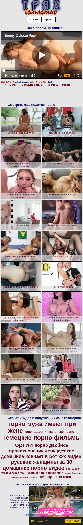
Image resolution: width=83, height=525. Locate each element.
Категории (34, 19)
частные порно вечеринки (44, 472)
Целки (13, 84)
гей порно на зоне (55, 477)
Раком (66, 84)
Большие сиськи (32, 84)
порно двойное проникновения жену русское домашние (37, 451)
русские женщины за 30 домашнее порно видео (37, 465)
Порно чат (48, 19)
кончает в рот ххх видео (53, 456)
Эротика (52, 84)
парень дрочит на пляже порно (49, 431)
